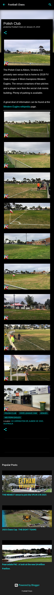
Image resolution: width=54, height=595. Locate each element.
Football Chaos (16, 4)
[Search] (50, 4)
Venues (43, 413)
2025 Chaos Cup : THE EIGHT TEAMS (19, 529)
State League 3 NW (28, 413)
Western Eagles (13, 418)
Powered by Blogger (28, 585)
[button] (5, 33)
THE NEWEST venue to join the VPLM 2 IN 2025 (24, 495)
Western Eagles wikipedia (16, 106)
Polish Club (10, 413)
